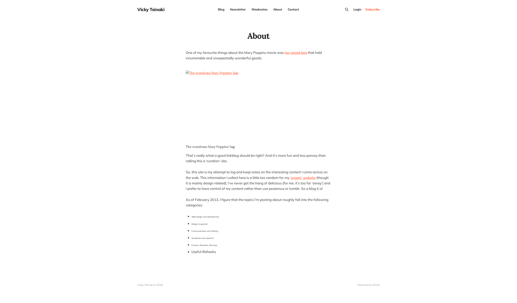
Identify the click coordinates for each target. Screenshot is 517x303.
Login (357, 9)
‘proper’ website (302, 178)
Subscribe (372, 9)
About (277, 9)
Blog (221, 9)
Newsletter (238, 9)
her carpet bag (296, 52)
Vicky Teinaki (150, 9)
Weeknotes (259, 9)
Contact (293, 9)
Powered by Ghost (368, 284)
